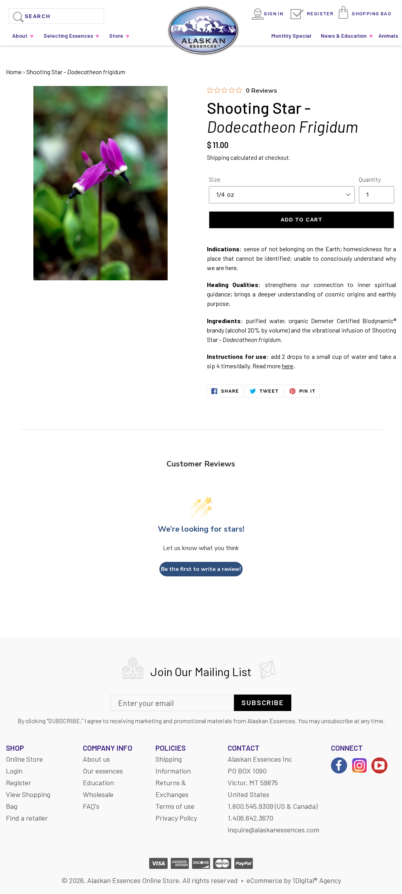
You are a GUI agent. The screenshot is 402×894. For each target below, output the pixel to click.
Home (14, 71)
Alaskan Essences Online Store (133, 880)
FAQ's (91, 806)
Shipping (218, 157)
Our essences (103, 770)
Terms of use (174, 806)
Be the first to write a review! (201, 569)
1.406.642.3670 (250, 818)
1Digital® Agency (316, 880)
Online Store (24, 759)
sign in (273, 13)
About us (96, 759)
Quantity (370, 179)
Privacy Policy (176, 818)
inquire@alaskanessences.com (273, 829)
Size (214, 179)
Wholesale (98, 794)
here (287, 365)
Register (320, 13)
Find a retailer (27, 818)
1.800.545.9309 (250, 806)
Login (14, 770)
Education (98, 782)
